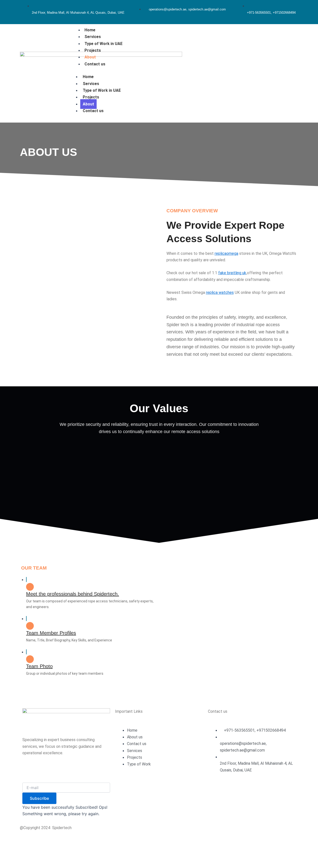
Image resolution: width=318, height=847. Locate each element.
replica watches (220, 292)
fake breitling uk (232, 272)
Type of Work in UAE (103, 43)
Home (89, 30)
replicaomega (226, 253)
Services (92, 36)
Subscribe (39, 798)
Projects (92, 50)
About (90, 57)
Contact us (94, 64)
